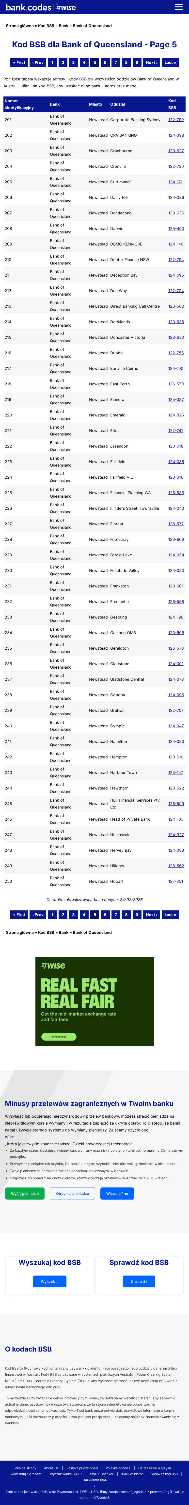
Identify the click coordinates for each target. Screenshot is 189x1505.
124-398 (176, 135)
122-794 (176, 259)
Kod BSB (46, 25)
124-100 (175, 368)
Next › (152, 62)
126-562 (176, 865)
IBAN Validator (132, 1474)
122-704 (176, 290)
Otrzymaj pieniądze (72, 1193)
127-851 (175, 881)
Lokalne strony (25, 1468)
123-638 (176, 321)
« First (19, 62)
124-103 (175, 819)
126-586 (176, 492)
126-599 (176, 803)
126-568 (176, 601)
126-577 (176, 523)
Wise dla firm (117, 1193)
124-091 (175, 663)
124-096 (176, 694)
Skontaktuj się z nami (26, 1474)
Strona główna (20, 25)
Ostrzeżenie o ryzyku (154, 1468)
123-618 (175, 446)
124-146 (175, 244)
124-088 (176, 850)
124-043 (176, 508)
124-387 (176, 399)
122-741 (175, 430)
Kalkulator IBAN (96, 1480)
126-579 (176, 383)
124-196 (175, 617)
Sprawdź (139, 1281)
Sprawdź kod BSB (164, 1474)
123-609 (176, 539)
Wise (9, 1136)
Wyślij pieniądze (25, 1193)
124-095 (176, 275)
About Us (51, 1468)
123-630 (176, 337)
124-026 (176, 197)
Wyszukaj (50, 1281)
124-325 (176, 415)
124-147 (175, 772)
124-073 (176, 679)
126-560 (176, 306)
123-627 (176, 150)
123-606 (176, 632)
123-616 (175, 477)
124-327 (176, 834)
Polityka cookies (118, 1468)
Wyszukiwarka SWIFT (66, 1474)
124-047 (176, 725)
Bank (63, 25)
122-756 (176, 352)
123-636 (176, 212)
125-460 (176, 228)
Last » (170, 62)
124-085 (176, 461)
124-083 (176, 741)
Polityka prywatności (82, 1468)
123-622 (176, 788)
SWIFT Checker (101, 1474)
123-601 (175, 585)
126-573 (176, 648)
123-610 (175, 756)
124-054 (176, 554)
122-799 (176, 119)
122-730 (176, 166)
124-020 (176, 570)
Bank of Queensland (92, 25)
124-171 (175, 181)
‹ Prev (38, 62)
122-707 (176, 710)
